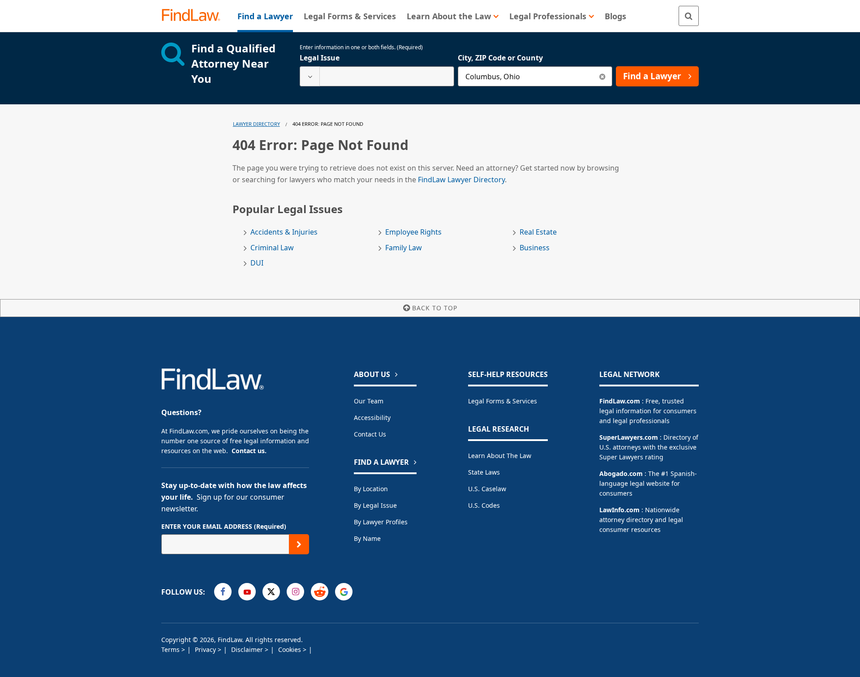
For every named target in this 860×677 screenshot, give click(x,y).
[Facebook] (223, 591)
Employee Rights (413, 232)
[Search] (689, 16)
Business (535, 248)
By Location (371, 488)
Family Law (403, 248)
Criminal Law (272, 248)
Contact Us (370, 434)
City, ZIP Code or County (500, 58)
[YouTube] (247, 591)
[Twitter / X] (271, 591)
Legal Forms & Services (502, 401)
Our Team (368, 401)
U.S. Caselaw (487, 488)
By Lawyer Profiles (381, 522)
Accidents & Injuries (284, 232)
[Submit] (299, 544)
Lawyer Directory (256, 123)
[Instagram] (295, 591)
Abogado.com (621, 473)
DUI (256, 263)
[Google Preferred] (344, 591)
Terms (171, 649)
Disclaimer (248, 649)
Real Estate (538, 232)
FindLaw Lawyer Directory (461, 179)
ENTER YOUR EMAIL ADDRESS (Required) (223, 526)
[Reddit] (319, 591)
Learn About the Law (499, 455)
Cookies (290, 649)
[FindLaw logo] (195, 15)
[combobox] (377, 76)
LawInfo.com (619, 510)
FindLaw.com (619, 401)
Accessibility (372, 417)
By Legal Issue (375, 505)
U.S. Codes (484, 505)
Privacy (206, 649)
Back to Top (434, 308)
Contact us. (249, 450)
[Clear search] (602, 76)
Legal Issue (320, 58)
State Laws (484, 472)
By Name (367, 538)
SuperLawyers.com (628, 437)
